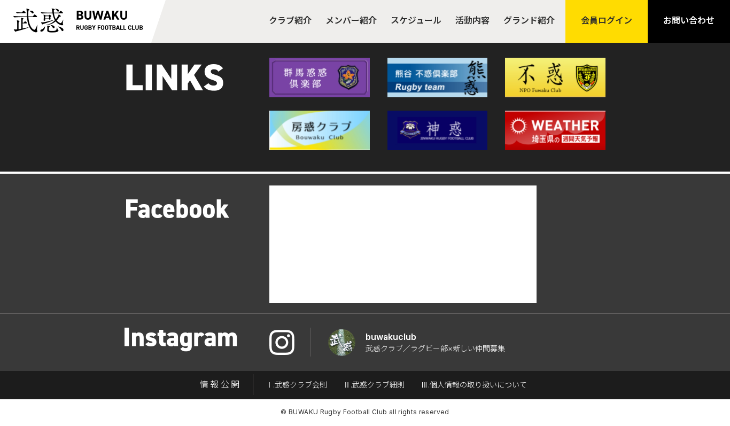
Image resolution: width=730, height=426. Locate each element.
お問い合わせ (689, 20)
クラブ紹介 (290, 20)
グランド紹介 (529, 20)
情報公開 (220, 384)
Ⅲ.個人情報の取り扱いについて (474, 384)
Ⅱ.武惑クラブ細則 (374, 384)
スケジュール (416, 20)
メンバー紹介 (351, 20)
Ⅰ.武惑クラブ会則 (296, 384)
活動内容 (472, 20)
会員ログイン (606, 20)
